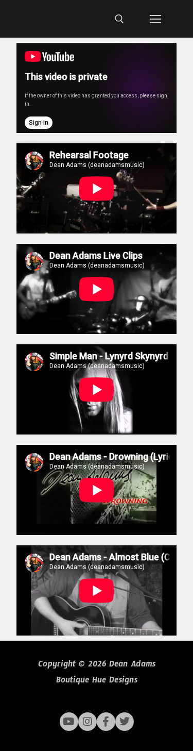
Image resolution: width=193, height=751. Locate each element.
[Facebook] (106, 721)
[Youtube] (69, 721)
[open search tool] (119, 19)
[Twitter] (124, 721)
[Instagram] (87, 721)
